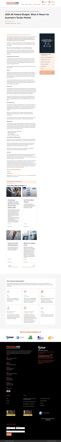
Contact (53, 4)
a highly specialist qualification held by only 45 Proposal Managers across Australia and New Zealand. (46, 357)
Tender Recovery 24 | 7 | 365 (45, 398)
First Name (8, 426)
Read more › (9, 223)
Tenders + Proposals (28, 4)
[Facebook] (9, 391)
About (49, 4)
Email (7, 429)
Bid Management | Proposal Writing (14, 181)
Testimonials (42, 405)
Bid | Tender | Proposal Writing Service (46, 57)
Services (7, 400)
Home (23, 4)
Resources (43, 4)
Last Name (18, 426)
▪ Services (8, 171)
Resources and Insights (12, 11)
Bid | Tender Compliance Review (28, 406)
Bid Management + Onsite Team (45, 59)
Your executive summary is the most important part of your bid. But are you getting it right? (13, 203)
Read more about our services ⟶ (11, 183)
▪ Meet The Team (9, 173)
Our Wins (42, 68)
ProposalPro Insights (15, 175)
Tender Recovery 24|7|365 (44, 64)
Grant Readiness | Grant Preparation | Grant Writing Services (46, 54)
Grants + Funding (37, 4)
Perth (7, 357)
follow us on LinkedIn (24, 175)
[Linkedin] (7, 391)
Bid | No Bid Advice (43, 66)
